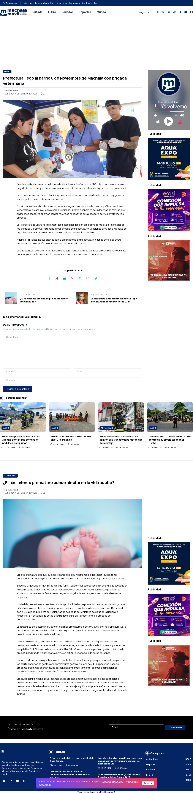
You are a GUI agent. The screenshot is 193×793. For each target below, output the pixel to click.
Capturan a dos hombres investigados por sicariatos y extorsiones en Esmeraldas (62, 3)
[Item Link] (23, 417)
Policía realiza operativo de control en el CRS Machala (71, 438)
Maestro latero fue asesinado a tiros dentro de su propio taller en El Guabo (170, 440)
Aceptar (148, 783)
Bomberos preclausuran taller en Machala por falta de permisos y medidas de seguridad (21, 440)
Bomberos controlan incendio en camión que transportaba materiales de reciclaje (121, 440)
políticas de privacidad (112, 781)
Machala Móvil (11, 90)
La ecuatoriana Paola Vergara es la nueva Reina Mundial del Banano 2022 (119, 776)
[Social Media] (157, 12)
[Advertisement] (96, 41)
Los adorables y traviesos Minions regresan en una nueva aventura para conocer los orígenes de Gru (120, 761)
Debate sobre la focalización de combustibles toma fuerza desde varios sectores (70, 774)
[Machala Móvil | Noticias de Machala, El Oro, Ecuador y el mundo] (13, 11)
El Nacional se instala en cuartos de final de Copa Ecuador (72, 759)
